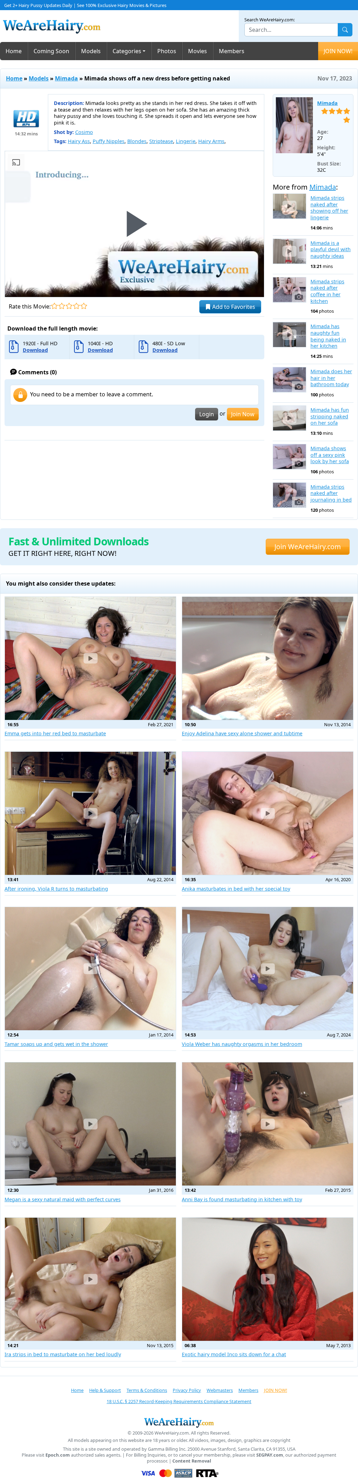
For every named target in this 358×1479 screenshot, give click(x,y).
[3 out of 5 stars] (69, 306)
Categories (127, 51)
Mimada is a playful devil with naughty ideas (330, 249)
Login (206, 414)
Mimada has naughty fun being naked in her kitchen (328, 336)
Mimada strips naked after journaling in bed (331, 493)
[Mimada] (294, 125)
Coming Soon (51, 51)
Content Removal (191, 1461)
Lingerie (185, 141)
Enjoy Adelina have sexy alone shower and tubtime (242, 733)
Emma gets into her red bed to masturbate (55, 733)
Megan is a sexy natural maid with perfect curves (63, 1199)
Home (14, 51)
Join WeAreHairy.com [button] (307, 546)
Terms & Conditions (147, 1390)
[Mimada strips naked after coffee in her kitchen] (289, 290)
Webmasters (220, 1390)
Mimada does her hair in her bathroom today (331, 378)
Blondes (136, 141)
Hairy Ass (79, 141)
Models (91, 51)
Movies (197, 51)
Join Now (243, 414)
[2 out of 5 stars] (61, 306)
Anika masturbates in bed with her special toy (236, 888)
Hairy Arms (211, 141)
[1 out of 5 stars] (54, 306)
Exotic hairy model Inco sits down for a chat (234, 1354)
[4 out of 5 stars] (76, 306)
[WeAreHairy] (179, 1422)
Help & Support (105, 1390)
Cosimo (84, 132)
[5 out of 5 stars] (83, 306)
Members (231, 51)
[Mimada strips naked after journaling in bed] (289, 495)
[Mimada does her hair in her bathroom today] (289, 379)
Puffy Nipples (108, 141)
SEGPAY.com (269, 1455)
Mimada (66, 78)
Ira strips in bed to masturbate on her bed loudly (63, 1354)
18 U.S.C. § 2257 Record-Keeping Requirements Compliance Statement (179, 1401)
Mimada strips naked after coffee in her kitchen (327, 291)
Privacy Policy (187, 1390)
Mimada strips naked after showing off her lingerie (329, 208)
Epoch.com (57, 1455)
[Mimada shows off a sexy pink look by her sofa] (289, 456)
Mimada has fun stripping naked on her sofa (329, 416)
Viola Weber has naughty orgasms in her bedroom (242, 1044)
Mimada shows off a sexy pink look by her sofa (329, 455)
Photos (166, 51)
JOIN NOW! (338, 51)
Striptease (161, 141)
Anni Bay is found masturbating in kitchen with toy (242, 1199)
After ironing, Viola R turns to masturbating (56, 888)
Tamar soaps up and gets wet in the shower (56, 1044)
